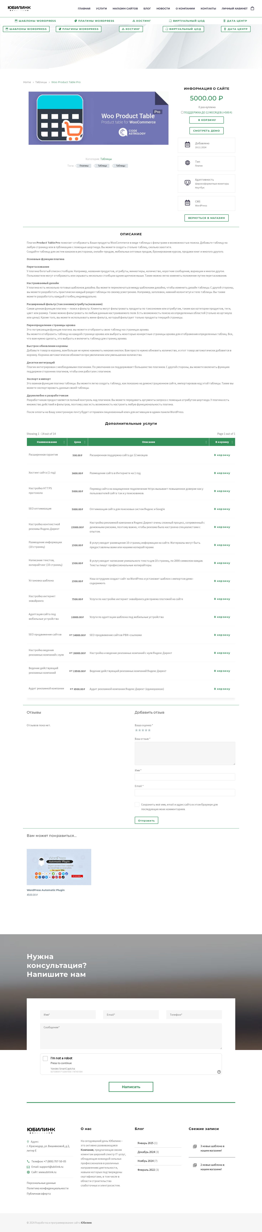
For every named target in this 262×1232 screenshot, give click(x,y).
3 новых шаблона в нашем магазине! (212, 1148)
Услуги (101, 8)
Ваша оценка (144, 725)
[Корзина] (252, 8)
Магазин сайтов (125, 8)
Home (27, 82)
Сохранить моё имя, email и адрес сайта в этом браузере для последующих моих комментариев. (179, 807)
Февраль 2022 (146, 1169)
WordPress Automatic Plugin (46, 890)
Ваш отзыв (142, 738)
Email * (139, 786)
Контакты (208, 8)
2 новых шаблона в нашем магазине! (212, 1167)
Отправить (146, 820)
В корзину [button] (222, 455)
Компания (87, 1150)
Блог (147, 8)
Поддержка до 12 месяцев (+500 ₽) (207, 112)
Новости (163, 8)
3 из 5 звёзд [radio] (142, 729)
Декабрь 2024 (146, 1152)
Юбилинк (86, 1222)
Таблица (102, 165)
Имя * (138, 770)
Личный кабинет (235, 8)
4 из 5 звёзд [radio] (145, 729)
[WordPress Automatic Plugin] (59, 867)
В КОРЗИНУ (207, 120)
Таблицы (41, 82)
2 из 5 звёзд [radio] (139, 729)
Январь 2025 (145, 1143)
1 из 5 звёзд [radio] (136, 729)
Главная (84, 8)
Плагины (84, 165)
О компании (185, 8)
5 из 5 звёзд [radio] (149, 729)
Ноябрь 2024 (145, 1161)
